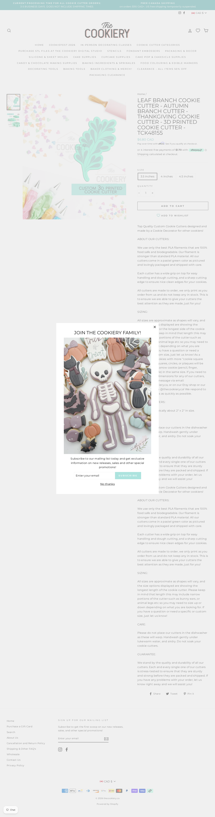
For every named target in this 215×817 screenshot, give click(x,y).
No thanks (107, 484)
